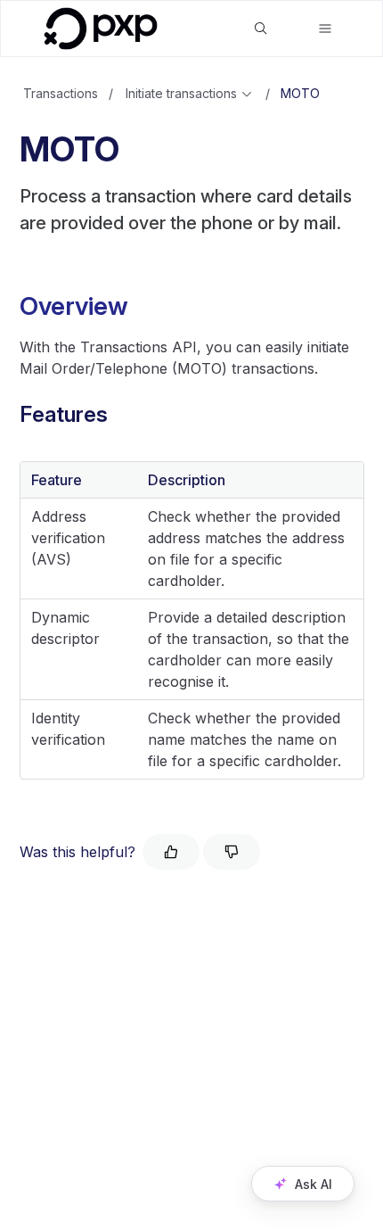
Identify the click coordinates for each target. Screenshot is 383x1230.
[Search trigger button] (260, 28)
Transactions (60, 93)
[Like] (171, 852)
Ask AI (313, 1184)
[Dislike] (231, 852)
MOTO (300, 93)
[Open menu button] (325, 28)
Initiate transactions (181, 93)
